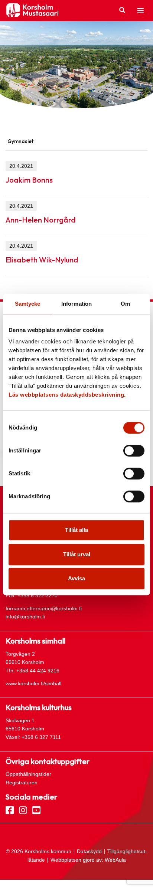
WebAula (115, 860)
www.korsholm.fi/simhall (33, 683)
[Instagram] (23, 809)
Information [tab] (76, 304)
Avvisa (76, 578)
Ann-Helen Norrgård (41, 219)
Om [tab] (125, 304)
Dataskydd (89, 851)
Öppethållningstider (28, 774)
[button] (140, 11)
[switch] (133, 451)
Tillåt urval (76, 554)
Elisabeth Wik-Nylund (42, 259)
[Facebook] (10, 809)
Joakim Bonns (29, 179)
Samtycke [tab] (27, 304)
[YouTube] (36, 809)
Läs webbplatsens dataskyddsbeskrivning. (67, 394)
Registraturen (22, 782)
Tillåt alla (76, 530)
